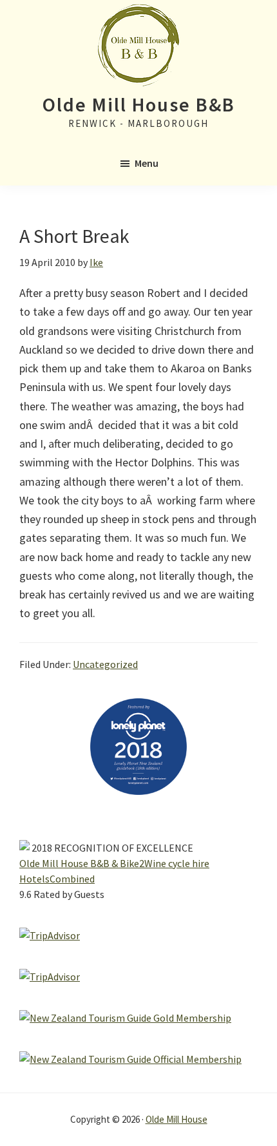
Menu (146, 163)
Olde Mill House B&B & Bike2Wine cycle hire (114, 863)
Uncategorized (105, 664)
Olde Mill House (176, 1119)
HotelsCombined (57, 878)
